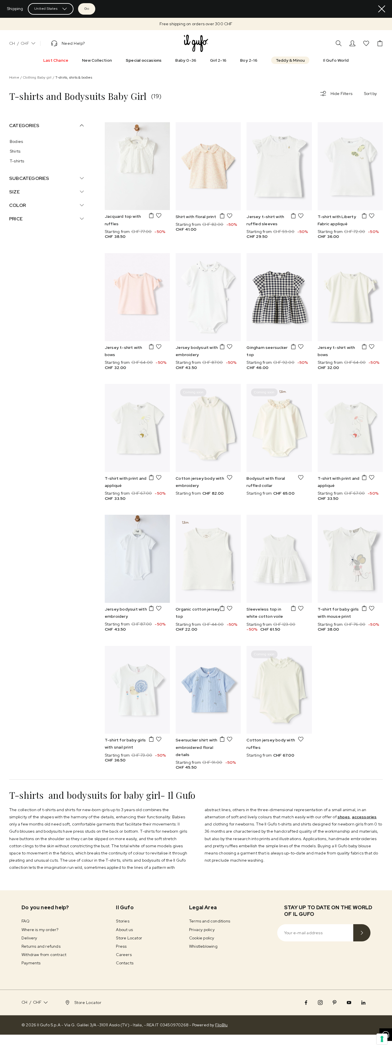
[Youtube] (349, 1002)
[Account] (352, 43)
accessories (364, 816)
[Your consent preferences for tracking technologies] (382, 1039)
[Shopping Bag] (380, 43)
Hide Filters (341, 93)
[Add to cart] (151, 215)
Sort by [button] (370, 93)
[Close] (382, 9)
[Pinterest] (334, 1002)
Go (86, 8)
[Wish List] (366, 43)
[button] (196, 24)
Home (14, 77)
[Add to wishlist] (158, 215)
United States (46, 8)
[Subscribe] (361, 932)
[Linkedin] (363, 1002)
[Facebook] (306, 1002)
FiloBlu (221, 1024)
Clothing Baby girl (37, 77)
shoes (343, 816)
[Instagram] (320, 1002)
